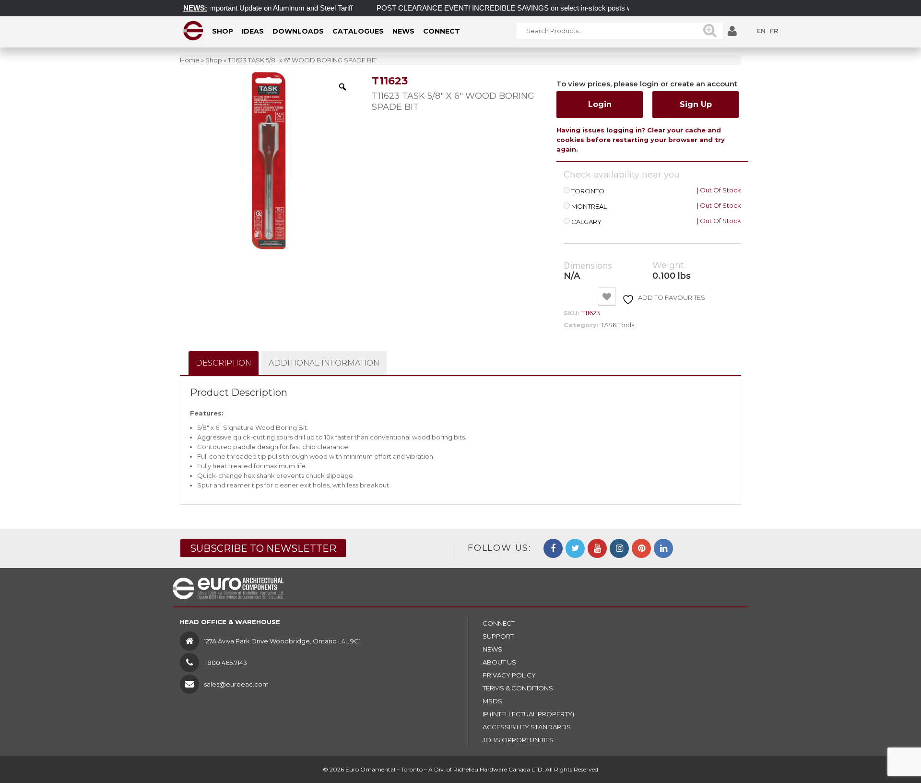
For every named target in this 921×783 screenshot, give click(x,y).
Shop (213, 60)
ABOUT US (499, 662)
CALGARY (586, 221)
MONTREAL (589, 206)
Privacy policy (509, 675)
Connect (499, 623)
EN (761, 31)
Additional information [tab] (324, 363)
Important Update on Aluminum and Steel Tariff (267, 8)
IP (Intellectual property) (528, 714)
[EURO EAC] (193, 31)
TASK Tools (617, 325)
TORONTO (587, 191)
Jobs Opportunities (518, 740)
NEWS (492, 649)
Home (190, 60)
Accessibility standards (527, 727)
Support (498, 636)
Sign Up (696, 104)
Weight (668, 266)
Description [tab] (223, 363)
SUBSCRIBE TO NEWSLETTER (263, 548)
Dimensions (588, 266)
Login (600, 104)
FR (774, 31)
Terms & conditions (518, 688)
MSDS (492, 701)
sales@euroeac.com (236, 684)
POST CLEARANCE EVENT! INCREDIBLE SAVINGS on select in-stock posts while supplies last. (518, 8)
